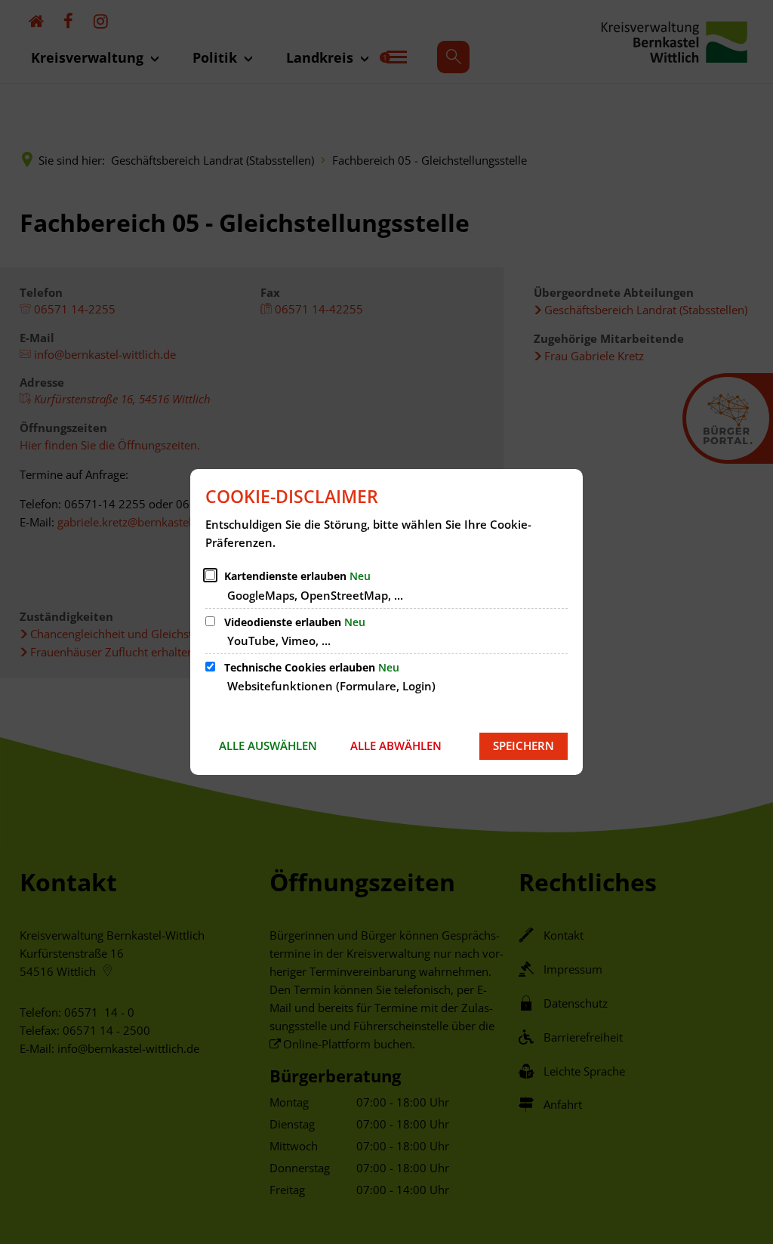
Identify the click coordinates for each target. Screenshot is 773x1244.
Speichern (523, 745)
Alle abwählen (396, 745)
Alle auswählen (268, 745)
